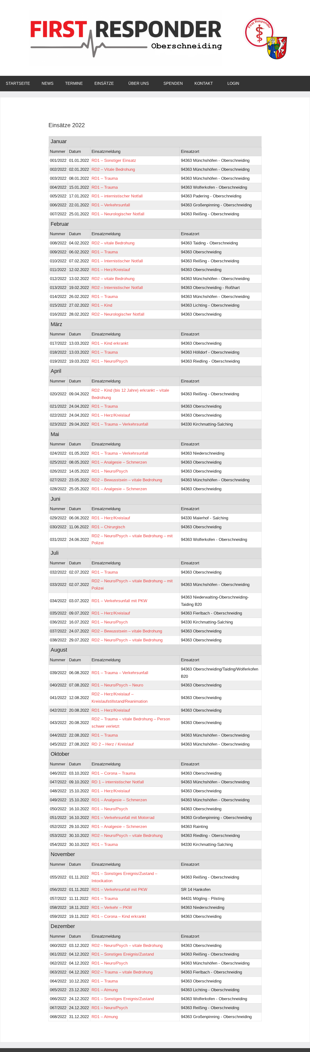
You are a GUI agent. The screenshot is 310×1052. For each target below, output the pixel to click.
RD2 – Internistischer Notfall (117, 287)
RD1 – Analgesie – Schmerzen (119, 462)
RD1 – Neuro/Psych (110, 361)
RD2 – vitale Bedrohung (113, 243)
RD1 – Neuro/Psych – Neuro (117, 685)
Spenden (173, 83)
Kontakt (203, 83)
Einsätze (104, 83)
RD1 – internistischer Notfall (117, 196)
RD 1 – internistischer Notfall (118, 782)
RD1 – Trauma (105, 178)
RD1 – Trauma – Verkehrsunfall (120, 424)
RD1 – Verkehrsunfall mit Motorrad (123, 817)
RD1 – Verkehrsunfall (111, 205)
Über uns (138, 83)
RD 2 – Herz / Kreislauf (113, 744)
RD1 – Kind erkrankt (110, 343)
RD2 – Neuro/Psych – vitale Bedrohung (127, 640)
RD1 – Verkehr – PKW (112, 907)
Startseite (18, 83)
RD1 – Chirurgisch (108, 527)
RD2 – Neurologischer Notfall (118, 314)
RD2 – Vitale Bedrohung (113, 169)
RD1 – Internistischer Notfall (117, 261)
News (48, 83)
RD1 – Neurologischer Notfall (118, 214)
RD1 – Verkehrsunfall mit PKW (119, 601)
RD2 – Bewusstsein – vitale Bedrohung (127, 480)
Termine (74, 83)
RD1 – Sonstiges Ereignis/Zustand (123, 954)
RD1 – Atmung (105, 990)
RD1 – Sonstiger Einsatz (114, 160)
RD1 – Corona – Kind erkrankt (119, 916)
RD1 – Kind (102, 305)
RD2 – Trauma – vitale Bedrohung (122, 972)
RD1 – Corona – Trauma (113, 773)
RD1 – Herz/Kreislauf (111, 269)
